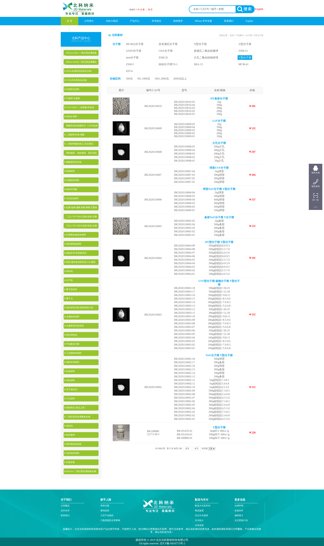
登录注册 (104, 505)
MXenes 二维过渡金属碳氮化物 (81, 471)
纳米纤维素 (71, 189)
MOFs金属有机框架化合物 (78, 71)
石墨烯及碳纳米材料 (76, 234)
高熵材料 (70, 171)
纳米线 (69, 271)
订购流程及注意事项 (110, 520)
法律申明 (239, 505)
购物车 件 (134, 9)
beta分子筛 (132, 57)
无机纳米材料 (72, 453)
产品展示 (239, 35)
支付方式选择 (201, 515)
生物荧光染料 (72, 89)
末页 (196, 448)
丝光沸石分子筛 (168, 44)
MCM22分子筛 (134, 44)
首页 (232, 35)
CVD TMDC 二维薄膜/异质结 (80, 107)
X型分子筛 (200, 44)
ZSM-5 (130, 64)
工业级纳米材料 (74, 353)
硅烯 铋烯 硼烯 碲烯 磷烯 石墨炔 (81, 207)
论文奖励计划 (241, 520)
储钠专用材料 (72, 362)
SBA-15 (198, 64)
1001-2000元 (162, 78)
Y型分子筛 (258, 35)
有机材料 (70, 380)
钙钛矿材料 (71, 116)
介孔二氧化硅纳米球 (206, 57)
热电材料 (70, 371)
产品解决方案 (72, 344)
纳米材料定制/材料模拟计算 (79, 307)
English (259, 9)
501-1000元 (143, 78)
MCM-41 (243, 64)
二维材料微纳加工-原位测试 (79, 144)
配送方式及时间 (202, 505)
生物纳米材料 (72, 180)
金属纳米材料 (72, 316)
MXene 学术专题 (203, 21)
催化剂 (69, 426)
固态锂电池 (71, 335)
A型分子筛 (244, 44)
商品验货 (199, 510)
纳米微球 (70, 435)
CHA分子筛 (166, 50)
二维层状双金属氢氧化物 (78, 416)
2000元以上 (180, 78)
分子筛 (69, 280)
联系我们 (229, 21)
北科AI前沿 (112, 21)
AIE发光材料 (72, 198)
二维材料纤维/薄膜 (75, 134)
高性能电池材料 (74, 244)
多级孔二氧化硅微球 (206, 50)
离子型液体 (71, 289)
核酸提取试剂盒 (74, 162)
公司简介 (89, 21)
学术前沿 (156, 21)
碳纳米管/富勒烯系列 (76, 253)
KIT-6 (129, 71)
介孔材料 (70, 398)
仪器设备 (70, 462)
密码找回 (104, 510)
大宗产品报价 (107, 515)
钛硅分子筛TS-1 (168, 64)
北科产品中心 (81, 38)
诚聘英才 (239, 515)
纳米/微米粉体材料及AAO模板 (81, 262)
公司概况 (65, 505)
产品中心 (135, 21)
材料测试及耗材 (74, 444)
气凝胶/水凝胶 (73, 98)
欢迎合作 (239, 510)
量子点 (69, 298)
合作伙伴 (65, 510)
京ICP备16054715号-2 (172, 543)
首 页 (69, 21)
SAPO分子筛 (133, 50)
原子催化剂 (71, 389)
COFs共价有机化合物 (76, 80)
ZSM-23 (243, 50)
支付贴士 (199, 520)
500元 (129, 78)
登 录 (150, 9)
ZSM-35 (163, 57)
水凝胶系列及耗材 (75, 325)
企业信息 (199, 525)
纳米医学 (178, 21)
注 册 (142, 9)
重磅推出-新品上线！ (76, 407)
